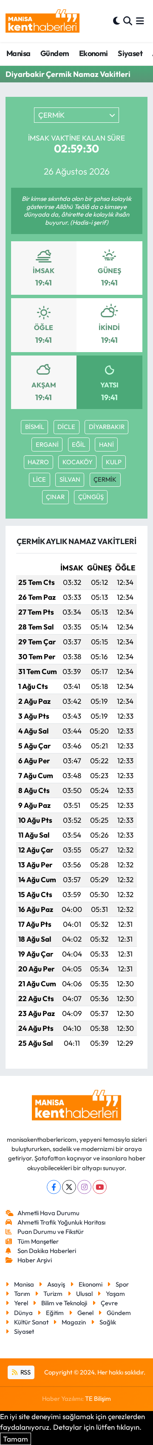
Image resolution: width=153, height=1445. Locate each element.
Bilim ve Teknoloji (64, 1303)
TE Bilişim (98, 1398)
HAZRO (38, 462)
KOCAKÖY (77, 462)
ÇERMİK (105, 479)
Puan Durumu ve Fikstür (50, 1232)
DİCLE (66, 427)
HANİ (106, 444)
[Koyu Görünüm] (116, 21)
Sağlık (107, 1322)
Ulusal (84, 1294)
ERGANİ (47, 444)
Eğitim (55, 1313)
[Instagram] (84, 1187)
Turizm (52, 1294)
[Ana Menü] (140, 21)
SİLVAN (70, 479)
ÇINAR (55, 497)
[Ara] (127, 21)
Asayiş (56, 1284)
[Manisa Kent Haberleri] (42, 21)
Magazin (74, 1322)
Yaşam (115, 1294)
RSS (25, 1372)
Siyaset (130, 53)
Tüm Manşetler (38, 1241)
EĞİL (78, 444)
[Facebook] (54, 1187)
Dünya (23, 1313)
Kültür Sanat (31, 1322)
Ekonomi (93, 53)
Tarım (22, 1294)
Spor (122, 1284)
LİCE (39, 479)
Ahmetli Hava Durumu (48, 1213)
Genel (85, 1313)
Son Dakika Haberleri (46, 1251)
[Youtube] (100, 1187)
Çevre (109, 1303)
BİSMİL (34, 427)
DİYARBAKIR (107, 427)
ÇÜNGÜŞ (91, 497)
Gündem (54, 53)
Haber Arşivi (34, 1260)
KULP (114, 462)
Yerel (21, 1303)
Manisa (18, 53)
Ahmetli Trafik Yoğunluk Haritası (61, 1222)
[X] (69, 1187)
